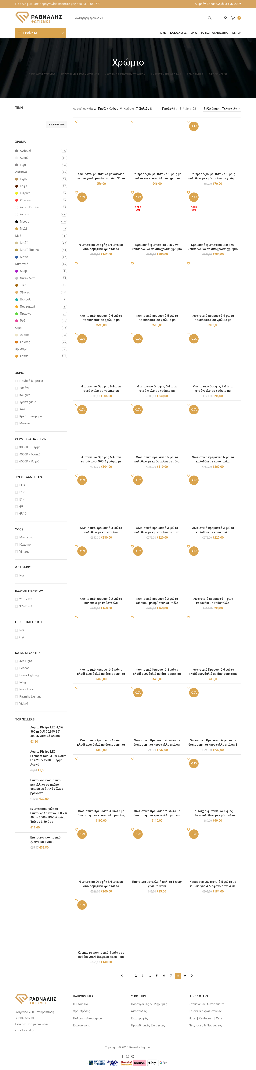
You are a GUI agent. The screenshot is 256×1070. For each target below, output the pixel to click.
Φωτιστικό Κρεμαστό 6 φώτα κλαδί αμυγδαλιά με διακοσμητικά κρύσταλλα (213, 674)
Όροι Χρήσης (81, 1011)
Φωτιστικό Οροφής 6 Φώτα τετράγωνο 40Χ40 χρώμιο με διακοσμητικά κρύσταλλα (101, 461)
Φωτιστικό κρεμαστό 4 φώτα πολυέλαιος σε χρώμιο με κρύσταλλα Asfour (213, 320)
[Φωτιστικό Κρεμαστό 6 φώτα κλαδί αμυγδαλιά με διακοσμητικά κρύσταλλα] (213, 641)
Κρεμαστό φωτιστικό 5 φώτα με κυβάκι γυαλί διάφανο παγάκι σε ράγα (213, 886)
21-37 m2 (25, 599)
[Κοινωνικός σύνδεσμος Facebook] (122, 1056)
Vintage (24, 551)
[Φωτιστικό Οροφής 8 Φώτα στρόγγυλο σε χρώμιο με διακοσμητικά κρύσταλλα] (101, 358)
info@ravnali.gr (24, 1030)
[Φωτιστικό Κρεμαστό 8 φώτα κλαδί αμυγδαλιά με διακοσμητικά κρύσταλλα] (157, 641)
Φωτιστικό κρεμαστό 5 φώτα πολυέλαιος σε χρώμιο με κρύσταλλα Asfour (157, 320)
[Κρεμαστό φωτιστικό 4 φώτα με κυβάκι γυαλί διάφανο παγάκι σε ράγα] (101, 924)
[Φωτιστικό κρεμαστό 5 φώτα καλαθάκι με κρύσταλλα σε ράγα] (157, 429)
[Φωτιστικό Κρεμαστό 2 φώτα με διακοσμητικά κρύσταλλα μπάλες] (157, 782)
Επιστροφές (139, 1018)
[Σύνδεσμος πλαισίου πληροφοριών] (57, 4)
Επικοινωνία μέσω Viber (31, 1024)
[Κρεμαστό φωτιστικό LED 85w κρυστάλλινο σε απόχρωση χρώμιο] (213, 216)
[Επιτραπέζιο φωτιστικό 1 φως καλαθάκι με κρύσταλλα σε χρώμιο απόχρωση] (213, 145)
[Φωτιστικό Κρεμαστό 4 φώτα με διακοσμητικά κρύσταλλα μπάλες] (101, 782)
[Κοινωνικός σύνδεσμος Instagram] (127, 1056)
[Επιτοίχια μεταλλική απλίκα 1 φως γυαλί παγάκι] (157, 853)
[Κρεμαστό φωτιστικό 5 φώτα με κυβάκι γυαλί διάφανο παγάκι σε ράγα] (213, 853)
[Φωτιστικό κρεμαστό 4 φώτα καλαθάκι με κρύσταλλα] (101, 499)
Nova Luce (26, 689)
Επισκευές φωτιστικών (205, 1011)
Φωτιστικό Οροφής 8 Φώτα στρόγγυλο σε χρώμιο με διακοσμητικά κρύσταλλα (101, 391)
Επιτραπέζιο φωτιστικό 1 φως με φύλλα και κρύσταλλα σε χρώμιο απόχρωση (157, 178)
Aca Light (25, 661)
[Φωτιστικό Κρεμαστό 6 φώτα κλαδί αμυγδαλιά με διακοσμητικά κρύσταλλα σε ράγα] (101, 641)
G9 (21, 506)
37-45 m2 (25, 606)
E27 (21, 492)
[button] (76, 121)
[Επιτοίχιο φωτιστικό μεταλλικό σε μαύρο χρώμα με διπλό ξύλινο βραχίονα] (21, 789)
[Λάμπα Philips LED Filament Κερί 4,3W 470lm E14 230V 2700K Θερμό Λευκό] (21, 761)
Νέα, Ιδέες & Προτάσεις (205, 1025)
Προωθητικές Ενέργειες (148, 1025)
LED (22, 485)
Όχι (21, 637)
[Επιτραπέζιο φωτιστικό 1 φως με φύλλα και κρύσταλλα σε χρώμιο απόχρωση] (157, 145)
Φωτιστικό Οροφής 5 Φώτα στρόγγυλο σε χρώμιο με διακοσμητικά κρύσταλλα (157, 391)
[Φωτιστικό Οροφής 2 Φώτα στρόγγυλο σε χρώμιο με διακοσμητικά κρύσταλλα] (213, 358)
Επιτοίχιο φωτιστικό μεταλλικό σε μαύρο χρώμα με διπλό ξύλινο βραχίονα (46, 786)
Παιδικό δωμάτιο (31, 381)
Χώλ (22, 409)
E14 (21, 499)
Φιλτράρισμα (57, 124)
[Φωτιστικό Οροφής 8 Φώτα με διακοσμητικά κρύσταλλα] (101, 853)
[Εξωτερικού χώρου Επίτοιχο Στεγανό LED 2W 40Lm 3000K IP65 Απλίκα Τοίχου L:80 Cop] (21, 818)
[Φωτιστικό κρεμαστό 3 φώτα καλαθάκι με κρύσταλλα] (213, 499)
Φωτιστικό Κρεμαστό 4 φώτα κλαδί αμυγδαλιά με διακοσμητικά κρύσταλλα (101, 744)
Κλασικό (25, 544)
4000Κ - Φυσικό (29, 454)
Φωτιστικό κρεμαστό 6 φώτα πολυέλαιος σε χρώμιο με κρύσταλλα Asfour (101, 320)
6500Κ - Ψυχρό (29, 461)
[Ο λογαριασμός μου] (225, 18)
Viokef (23, 703)
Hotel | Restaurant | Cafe (205, 1018)
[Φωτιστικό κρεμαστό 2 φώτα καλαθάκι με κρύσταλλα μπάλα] (157, 570)
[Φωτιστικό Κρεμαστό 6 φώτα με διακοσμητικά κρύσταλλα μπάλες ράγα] (157, 712)
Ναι (21, 630)
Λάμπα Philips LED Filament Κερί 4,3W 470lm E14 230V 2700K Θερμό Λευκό (48, 758)
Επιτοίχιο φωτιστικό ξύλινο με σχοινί (45, 839)
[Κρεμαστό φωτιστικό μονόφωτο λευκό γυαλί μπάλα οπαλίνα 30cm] (101, 145)
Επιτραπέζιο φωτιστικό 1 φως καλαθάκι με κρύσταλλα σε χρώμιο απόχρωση (212, 178)
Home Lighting (29, 675)
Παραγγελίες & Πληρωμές (149, 1004)
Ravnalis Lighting (30, 696)
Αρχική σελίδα (83, 108)
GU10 (23, 513)
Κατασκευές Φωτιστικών (206, 1004)
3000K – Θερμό (29, 447)
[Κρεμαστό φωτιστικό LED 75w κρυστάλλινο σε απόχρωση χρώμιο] (157, 216)
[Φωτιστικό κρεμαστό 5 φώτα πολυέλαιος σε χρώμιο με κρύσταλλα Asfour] (157, 287)
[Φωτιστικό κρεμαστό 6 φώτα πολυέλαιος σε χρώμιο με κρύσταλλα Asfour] (101, 287)
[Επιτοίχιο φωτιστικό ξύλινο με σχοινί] (21, 842)
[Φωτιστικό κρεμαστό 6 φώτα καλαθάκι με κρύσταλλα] (213, 429)
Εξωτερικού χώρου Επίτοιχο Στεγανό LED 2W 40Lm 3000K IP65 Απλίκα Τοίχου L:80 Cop (48, 815)
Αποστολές (139, 1011)
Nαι (21, 575)
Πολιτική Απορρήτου (87, 1018)
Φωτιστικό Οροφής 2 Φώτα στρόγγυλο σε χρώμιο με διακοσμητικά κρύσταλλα (213, 391)
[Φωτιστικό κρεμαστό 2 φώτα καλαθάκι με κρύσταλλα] (101, 570)
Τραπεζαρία (27, 402)
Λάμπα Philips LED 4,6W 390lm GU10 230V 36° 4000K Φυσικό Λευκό (46, 732)
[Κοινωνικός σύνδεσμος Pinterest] (133, 1056)
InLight (24, 682)
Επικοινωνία (81, 1025)
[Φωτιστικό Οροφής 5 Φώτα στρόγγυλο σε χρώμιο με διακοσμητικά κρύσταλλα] (157, 358)
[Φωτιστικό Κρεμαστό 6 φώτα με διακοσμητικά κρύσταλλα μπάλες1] (213, 712)
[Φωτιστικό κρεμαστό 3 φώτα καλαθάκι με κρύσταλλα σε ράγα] (157, 499)
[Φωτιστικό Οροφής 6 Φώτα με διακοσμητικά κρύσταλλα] (101, 216)
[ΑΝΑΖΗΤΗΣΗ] (209, 18)
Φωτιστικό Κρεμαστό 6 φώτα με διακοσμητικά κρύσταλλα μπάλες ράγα (157, 744)
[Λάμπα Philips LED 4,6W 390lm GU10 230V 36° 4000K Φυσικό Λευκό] (21, 734)
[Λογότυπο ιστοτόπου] (39, 18)
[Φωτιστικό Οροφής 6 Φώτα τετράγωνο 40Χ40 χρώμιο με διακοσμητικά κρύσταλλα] (101, 429)
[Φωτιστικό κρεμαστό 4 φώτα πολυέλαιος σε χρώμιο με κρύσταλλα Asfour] (213, 287)
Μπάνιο (24, 423)
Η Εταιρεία (80, 1004)
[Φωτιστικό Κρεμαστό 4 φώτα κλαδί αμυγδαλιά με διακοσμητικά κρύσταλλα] (101, 712)
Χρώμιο (129, 108)
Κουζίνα (24, 395)
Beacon (24, 668)
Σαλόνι (24, 388)
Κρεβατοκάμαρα (30, 416)
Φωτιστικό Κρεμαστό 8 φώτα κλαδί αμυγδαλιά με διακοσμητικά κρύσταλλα (157, 674)
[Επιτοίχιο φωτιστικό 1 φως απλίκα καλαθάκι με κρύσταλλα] (213, 782)
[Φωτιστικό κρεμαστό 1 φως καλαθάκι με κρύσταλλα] (213, 570)
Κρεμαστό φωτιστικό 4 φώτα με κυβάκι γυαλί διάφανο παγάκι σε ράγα (101, 957)
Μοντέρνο (26, 537)
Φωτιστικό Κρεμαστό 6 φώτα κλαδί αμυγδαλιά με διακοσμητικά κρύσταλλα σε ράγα (101, 674)
